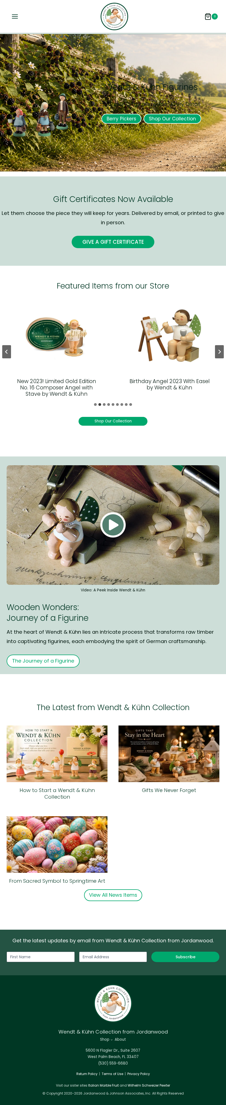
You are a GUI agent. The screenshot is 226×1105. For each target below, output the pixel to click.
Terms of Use (112, 1073)
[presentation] (56, 335)
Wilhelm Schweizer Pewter (149, 1085)
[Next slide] (219, 351)
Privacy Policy (138, 1073)
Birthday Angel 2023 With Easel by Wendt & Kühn (170, 384)
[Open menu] (13, 16)
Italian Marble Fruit (103, 1085)
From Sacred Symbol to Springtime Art (57, 881)
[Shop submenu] (112, 1039)
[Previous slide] (6, 351)
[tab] (95, 404)
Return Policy (87, 1073)
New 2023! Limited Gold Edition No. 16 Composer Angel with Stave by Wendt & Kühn (56, 387)
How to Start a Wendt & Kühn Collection (57, 793)
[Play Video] (113, 525)
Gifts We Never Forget (169, 790)
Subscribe (185, 957)
